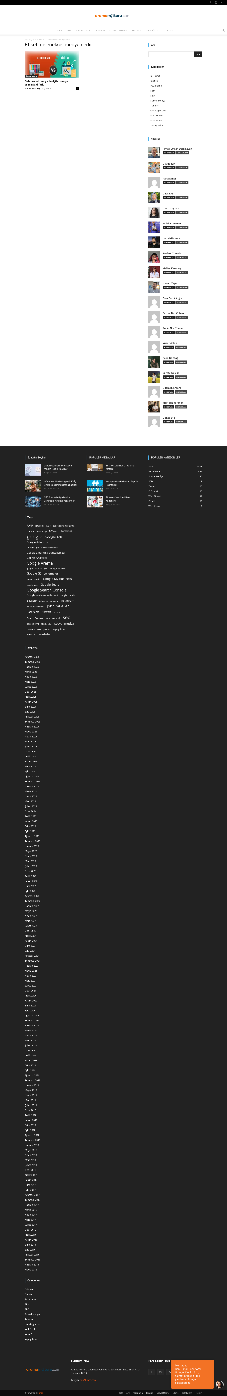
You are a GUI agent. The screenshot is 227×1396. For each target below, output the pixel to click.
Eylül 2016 (30, 1249)
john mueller (58, 606)
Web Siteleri (156, 115)
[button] (223, 30)
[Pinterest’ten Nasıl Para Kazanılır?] (95, 501)
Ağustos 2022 (32, 896)
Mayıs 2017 (31, 1209)
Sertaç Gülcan (171, 372)
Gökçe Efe (169, 417)
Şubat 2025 (31, 746)
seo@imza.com (88, 1380)
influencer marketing (48, 601)
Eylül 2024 (30, 771)
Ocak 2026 (30, 691)
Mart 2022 (30, 920)
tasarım (31, 629)
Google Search (51, 584)
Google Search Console (46, 590)
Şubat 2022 (31, 925)
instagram (67, 600)
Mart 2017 (30, 1219)
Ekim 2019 (30, 1065)
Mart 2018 (30, 1160)
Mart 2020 (30, 1040)
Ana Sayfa (29, 39)
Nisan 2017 (31, 1214)
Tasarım (100, 30)
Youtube (44, 634)
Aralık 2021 (31, 935)
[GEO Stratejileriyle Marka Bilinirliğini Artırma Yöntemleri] (33, 501)
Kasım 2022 (31, 881)
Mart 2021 (30, 980)
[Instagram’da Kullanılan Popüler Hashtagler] (95, 486)
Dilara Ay (168, 193)
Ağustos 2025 (32, 716)
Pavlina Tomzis (172, 253)
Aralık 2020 (31, 995)
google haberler (34, 579)
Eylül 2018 (30, 1130)
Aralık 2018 (31, 1115)
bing (48, 526)
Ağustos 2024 (32, 776)
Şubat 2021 (31, 985)
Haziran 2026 (32, 666)
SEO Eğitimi (153, 30)
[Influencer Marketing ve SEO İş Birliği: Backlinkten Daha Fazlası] (33, 486)
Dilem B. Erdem (172, 387)
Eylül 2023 (30, 831)
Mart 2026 (30, 681)
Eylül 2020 (30, 1010)
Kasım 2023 (31, 821)
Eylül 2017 (30, 1189)
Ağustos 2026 (32, 656)
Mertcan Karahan (173, 402)
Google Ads (53, 537)
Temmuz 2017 (32, 1199)
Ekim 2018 (30, 1125)
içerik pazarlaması (36, 606)
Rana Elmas (169, 178)
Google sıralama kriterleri (42, 595)
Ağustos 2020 (32, 1015)
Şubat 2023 (31, 866)
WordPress (156, 120)
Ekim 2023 (30, 826)
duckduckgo (41, 531)
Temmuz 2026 (32, 661)
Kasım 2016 (31, 1239)
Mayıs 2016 (31, 1269)
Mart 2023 (30, 861)
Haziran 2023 (32, 846)
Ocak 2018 (30, 1169)
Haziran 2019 (32, 1085)
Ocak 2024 (30, 811)
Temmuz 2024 (32, 781)
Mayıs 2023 (31, 851)
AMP (30, 525)
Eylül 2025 (30, 711)
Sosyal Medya (118, 30)
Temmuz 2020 (32, 1020)
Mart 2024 (30, 801)
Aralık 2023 (31, 816)
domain (30, 531)
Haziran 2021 (32, 965)
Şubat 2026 (31, 686)
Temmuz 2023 (32, 841)
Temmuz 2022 (32, 900)
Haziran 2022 (32, 905)
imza (41, 1393)
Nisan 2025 (31, 736)
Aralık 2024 (31, 756)
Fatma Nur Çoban (173, 313)
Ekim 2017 (30, 1184)
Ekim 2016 (30, 1244)
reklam (57, 612)
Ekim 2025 (30, 706)
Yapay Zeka (156, 125)
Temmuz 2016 (32, 1259)
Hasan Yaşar (170, 283)
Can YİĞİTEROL (172, 238)
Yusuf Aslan (170, 343)
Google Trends (67, 595)
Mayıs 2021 (31, 970)
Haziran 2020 (32, 1025)
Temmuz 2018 (32, 1140)
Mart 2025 (30, 741)
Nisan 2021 (31, 975)
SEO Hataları (46, 624)
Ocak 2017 (30, 1229)
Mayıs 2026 (31, 671)
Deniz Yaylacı (171, 208)
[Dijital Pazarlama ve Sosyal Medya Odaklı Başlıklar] (33, 470)
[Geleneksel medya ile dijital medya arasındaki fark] (52, 64)
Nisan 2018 (31, 1155)
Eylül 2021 (30, 950)
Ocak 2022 (30, 930)
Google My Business (57, 578)
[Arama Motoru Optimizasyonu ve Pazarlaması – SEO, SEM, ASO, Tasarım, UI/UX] (113, 16)
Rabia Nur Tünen (173, 328)
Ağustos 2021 (32, 955)
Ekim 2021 (30, 945)
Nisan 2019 (31, 1095)
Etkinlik (136, 30)
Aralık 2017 (31, 1174)
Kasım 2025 (31, 701)
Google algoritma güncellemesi (46, 552)
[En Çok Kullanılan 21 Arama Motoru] (95, 467)
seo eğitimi (33, 623)
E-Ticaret (155, 75)
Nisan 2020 (31, 1035)
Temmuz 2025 (32, 721)
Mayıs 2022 (31, 910)
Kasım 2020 (31, 1000)
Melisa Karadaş (32, 88)
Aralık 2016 (31, 1234)
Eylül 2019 (30, 1070)
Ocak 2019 (30, 1110)
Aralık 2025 (31, 696)
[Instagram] (215, 2)
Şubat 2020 (31, 1045)
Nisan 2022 (31, 915)
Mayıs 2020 (31, 1030)
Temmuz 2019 (32, 1080)
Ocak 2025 (30, 751)
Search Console (35, 618)
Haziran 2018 (32, 1145)
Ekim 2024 (30, 766)
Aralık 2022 (31, 876)
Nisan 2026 (31, 676)
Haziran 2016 (32, 1264)
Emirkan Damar (172, 223)
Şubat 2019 (31, 1105)
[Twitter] (221, 2)
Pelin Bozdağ (170, 358)
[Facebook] (210, 2)
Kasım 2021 (31, 940)
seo (67, 617)
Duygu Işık (169, 163)
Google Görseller (58, 568)
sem (48, 618)
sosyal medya (64, 623)
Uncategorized (158, 110)
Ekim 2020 (30, 1005)
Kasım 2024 (31, 761)
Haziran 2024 (32, 786)
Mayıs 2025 (31, 731)
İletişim (169, 30)
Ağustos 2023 (32, 836)
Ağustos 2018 (32, 1135)
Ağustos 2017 (32, 1194)
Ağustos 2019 (32, 1075)
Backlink (39, 525)
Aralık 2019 (31, 1055)
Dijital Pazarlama (63, 526)
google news (32, 585)
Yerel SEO (32, 634)
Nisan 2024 (31, 796)
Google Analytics (37, 558)
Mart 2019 (30, 1100)
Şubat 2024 (31, 806)
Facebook (66, 531)
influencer (32, 600)
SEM (68, 30)
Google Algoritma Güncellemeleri (42, 547)
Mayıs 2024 (31, 791)
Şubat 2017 (31, 1224)
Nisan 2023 (31, 856)
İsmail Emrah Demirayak (177, 148)
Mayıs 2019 (31, 1090)
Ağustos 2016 (32, 1254)
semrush (56, 618)
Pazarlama (83, 30)
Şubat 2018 (31, 1165)
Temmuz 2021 (32, 960)
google (34, 536)
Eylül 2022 (30, 891)
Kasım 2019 (31, 1060)
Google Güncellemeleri (43, 573)
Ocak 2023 (30, 871)
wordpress (43, 629)
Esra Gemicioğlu (172, 298)
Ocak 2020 (30, 1050)
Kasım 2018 (31, 1120)
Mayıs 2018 (31, 1150)
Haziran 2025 (32, 726)
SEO (59, 30)
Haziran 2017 (32, 1204)
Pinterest (46, 611)
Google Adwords (37, 542)
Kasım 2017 (31, 1179)
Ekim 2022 (30, 886)
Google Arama (40, 563)
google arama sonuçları (37, 568)
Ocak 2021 (30, 990)
